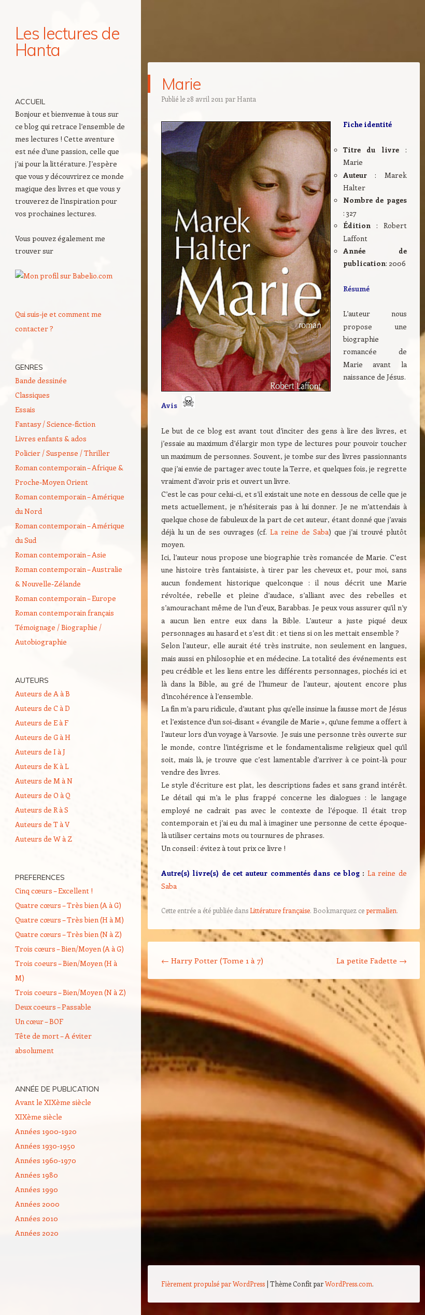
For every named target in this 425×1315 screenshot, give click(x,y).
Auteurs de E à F (41, 723)
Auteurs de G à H (42, 737)
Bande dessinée (41, 380)
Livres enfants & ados (51, 438)
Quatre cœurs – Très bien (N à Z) (68, 934)
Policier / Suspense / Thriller (62, 453)
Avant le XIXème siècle (53, 1102)
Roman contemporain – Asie (60, 554)
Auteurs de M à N (44, 781)
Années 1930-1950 (45, 1146)
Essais (25, 409)
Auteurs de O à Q (42, 795)
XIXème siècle (38, 1117)
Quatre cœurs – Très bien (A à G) (68, 905)
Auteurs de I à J (40, 752)
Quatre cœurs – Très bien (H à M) (69, 920)
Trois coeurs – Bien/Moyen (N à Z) (70, 992)
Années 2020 (37, 1233)
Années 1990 (36, 1189)
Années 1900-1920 (46, 1131)
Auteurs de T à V (42, 824)
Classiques (32, 395)
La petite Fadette (371, 960)
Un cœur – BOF (39, 1021)
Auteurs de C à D (42, 708)
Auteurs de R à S (41, 810)
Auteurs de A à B (42, 693)
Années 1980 (36, 1175)
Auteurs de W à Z (43, 839)
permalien (381, 910)
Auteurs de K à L (42, 766)
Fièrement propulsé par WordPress (213, 1283)
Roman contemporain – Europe (65, 598)
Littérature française (280, 910)
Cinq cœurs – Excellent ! (54, 891)
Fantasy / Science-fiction (55, 424)
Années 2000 (37, 1204)
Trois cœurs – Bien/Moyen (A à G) (69, 949)
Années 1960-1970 (45, 1160)
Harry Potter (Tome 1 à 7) (212, 960)
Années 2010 (36, 1218)
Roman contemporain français (64, 613)
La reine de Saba (299, 532)
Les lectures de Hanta (67, 41)
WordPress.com (348, 1283)
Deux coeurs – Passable (53, 1007)
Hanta (246, 98)
